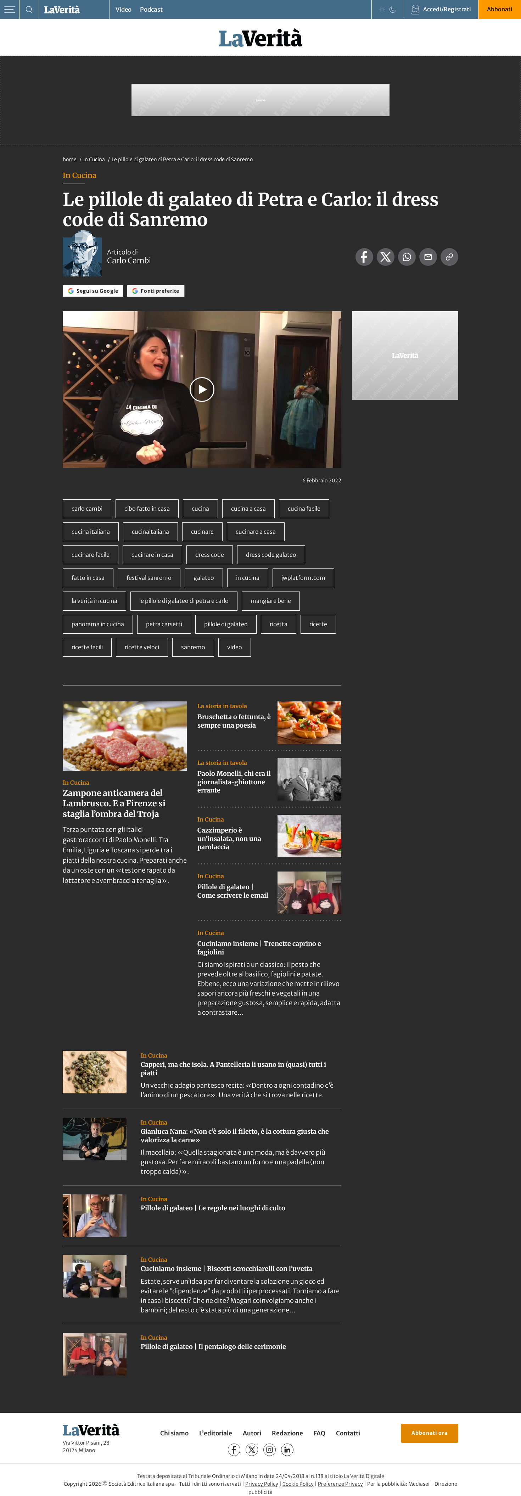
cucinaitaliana (150, 531)
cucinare (202, 531)
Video (123, 9)
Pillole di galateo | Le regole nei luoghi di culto (213, 1208)
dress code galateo (271, 554)
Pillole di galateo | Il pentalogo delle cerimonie (213, 1347)
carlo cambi (87, 508)
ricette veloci (142, 647)
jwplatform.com (303, 577)
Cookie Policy (298, 1484)
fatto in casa (88, 577)
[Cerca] (29, 9)
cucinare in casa (152, 554)
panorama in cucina (98, 624)
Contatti (348, 1433)
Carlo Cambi (129, 260)
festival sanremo (149, 577)
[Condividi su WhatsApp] (407, 257)
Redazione (287, 1433)
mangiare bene (271, 600)
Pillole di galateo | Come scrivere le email (232, 891)
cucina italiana (91, 531)
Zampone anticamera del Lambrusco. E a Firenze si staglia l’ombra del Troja (114, 803)
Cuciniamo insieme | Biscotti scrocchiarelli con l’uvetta (227, 1269)
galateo (204, 577)
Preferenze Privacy (340, 1484)
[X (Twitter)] (252, 1450)
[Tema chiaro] (382, 9)
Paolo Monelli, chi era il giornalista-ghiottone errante (234, 781)
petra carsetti (164, 624)
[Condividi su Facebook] (364, 257)
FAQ (319, 1433)
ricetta (278, 624)
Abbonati (499, 9)
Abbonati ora (429, 1433)
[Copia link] (449, 257)
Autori (252, 1433)
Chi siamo (174, 1433)
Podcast (151, 9)
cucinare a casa (256, 531)
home (70, 159)
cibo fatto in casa (147, 508)
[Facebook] (234, 1450)
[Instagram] (269, 1450)
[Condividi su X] (385, 257)
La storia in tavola (222, 706)
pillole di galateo (226, 624)
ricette (318, 624)
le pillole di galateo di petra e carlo (184, 600)
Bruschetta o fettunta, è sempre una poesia (234, 721)
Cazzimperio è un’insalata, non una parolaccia (229, 838)
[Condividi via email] (428, 257)
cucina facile (304, 508)
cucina (200, 508)
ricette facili (87, 647)
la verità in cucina (94, 600)
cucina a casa (248, 508)
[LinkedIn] (287, 1450)
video (234, 647)
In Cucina (94, 159)
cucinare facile (91, 554)
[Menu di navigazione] (9, 9)
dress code (209, 554)
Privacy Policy (261, 1484)
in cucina (247, 577)
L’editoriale (215, 1433)
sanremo (193, 647)
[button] (202, 389)
